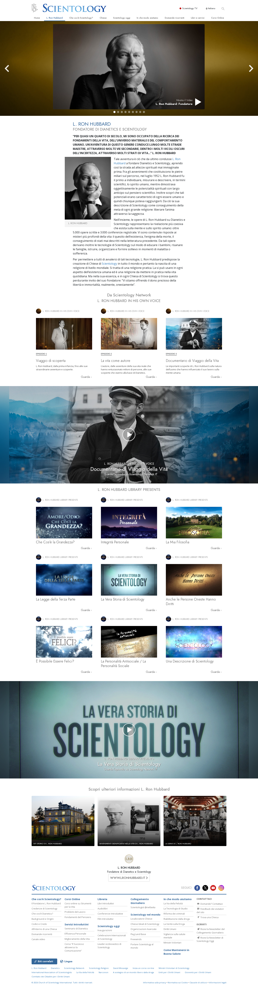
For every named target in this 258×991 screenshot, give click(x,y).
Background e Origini (43, 918)
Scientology (109, 264)
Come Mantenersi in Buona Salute (176, 952)
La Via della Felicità (173, 903)
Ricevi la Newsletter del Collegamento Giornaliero (211, 930)
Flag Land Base (138, 934)
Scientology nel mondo (145, 914)
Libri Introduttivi (106, 903)
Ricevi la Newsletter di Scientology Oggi (210, 939)
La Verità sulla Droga (174, 924)
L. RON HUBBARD (129, 868)
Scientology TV (189, 8)
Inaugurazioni (105, 930)
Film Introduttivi (105, 918)
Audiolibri (103, 908)
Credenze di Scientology (44, 908)
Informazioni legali (217, 982)
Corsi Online (217, 17)
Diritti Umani (170, 929)
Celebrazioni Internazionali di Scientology (112, 937)
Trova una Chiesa (209, 917)
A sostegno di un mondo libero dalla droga (133, 972)
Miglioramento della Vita (77, 938)
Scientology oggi (121, 17)
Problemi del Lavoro (75, 911)
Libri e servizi (197, 17)
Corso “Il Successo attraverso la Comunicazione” (74, 947)
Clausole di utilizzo (198, 982)
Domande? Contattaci (211, 903)
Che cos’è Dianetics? (42, 913)
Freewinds (136, 939)
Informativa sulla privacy (154, 982)
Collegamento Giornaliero (140, 901)
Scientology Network (74, 968)
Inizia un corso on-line (143, 968)
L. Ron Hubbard (55, 17)
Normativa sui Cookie (178, 982)
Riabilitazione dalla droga (177, 918)
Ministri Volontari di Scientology (174, 968)
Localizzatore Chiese (141, 918)
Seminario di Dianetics (76, 928)
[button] (114, 112)
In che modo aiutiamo (147, 17)
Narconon (103, 972)
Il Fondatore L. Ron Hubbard (46, 903)
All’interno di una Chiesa (44, 929)
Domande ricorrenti (174, 17)
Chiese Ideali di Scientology (145, 924)
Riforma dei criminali (174, 913)
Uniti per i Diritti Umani (169, 972)
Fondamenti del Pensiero (78, 917)
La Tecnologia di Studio (176, 908)
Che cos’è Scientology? (81, 17)
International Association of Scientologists (52, 972)
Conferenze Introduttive (110, 913)
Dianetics (55, 968)
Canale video (38, 939)
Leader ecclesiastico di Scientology (109, 945)
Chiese (103, 17)
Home (37, 17)
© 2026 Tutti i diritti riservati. (62, 982)
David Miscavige (120, 968)
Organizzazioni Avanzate (144, 929)
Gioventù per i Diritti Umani (198, 972)
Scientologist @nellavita (143, 907)
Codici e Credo (39, 924)
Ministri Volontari (172, 942)
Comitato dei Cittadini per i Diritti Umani (51, 976)
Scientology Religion (99, 968)
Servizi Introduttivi (76, 924)
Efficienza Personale (75, 933)
